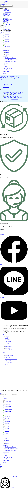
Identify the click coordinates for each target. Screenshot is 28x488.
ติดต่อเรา (7, 348)
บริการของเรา (8, 341)
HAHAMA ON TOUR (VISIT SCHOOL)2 (12, 93)
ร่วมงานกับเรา (8, 346)
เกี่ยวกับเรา (8, 339)
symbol (4, 85)
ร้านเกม (7, 52)
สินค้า (6, 338)
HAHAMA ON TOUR (8, 84)
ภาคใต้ (7, 364)
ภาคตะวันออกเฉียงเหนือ (11, 359)
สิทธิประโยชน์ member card (11, 59)
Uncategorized (6, 87)
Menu (4, 334)
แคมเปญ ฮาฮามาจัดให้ (10, 61)
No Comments (14, 94)
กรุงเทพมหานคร (9, 355)
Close (1, 79)
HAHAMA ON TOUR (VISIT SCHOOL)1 (12, 97)
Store (4, 352)
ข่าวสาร (7, 343)
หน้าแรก (7, 336)
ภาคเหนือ (7, 354)
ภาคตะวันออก (8, 360)
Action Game (5, 9)
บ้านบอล (7, 54)
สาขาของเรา (8, 344)
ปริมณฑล (7, 357)
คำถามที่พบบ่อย (9, 350)
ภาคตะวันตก (8, 362)
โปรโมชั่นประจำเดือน (10, 58)
